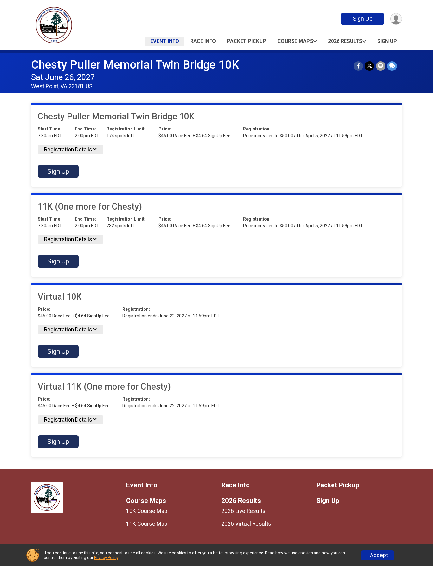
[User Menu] (396, 19)
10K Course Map (146, 511)
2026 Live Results (243, 511)
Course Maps (295, 41)
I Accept (377, 555)
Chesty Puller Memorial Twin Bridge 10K (135, 64)
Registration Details (68, 149)
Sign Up (362, 18)
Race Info (203, 41)
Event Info (164, 41)
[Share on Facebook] (358, 65)
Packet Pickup (246, 41)
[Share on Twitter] (369, 65)
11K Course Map (146, 524)
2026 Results (345, 41)
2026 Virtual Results (246, 524)
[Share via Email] (380, 65)
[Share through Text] (392, 65)
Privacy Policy (106, 557)
